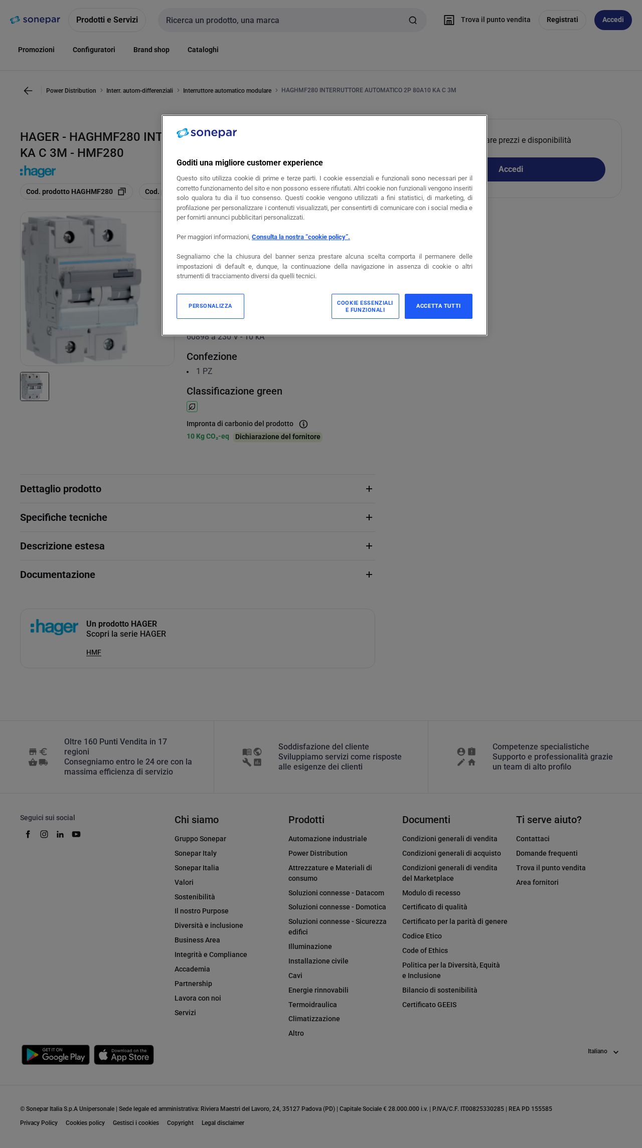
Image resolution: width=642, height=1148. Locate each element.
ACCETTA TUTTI (438, 305)
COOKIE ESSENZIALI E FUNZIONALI (365, 306)
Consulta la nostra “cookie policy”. (301, 237)
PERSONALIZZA (210, 305)
